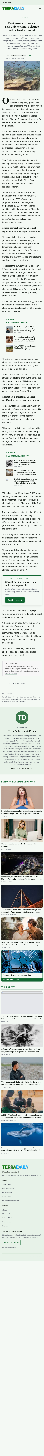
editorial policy (25, 764)
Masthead (6, 1214)
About (4, 1210)
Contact (5, 1226)
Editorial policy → (11, 673)
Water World (7, 1192)
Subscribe (7, 2)
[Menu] (40, 8)
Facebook (15, 683)
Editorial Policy (8, 1218)
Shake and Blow (8, 1189)
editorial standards (8, 701)
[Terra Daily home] (13, 8)
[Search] (34, 8)
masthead (22, 701)
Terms (32, 1257)
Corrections (6, 1222)
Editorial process (34, 56)
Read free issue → (15, 600)
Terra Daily (6, 1184)
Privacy (24, 1257)
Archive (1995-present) (10, 1200)
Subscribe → (11, 1242)
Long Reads (6, 1196)
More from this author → (22, 769)
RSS (14, 1247)
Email (23, 683)
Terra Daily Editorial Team (16, 56)
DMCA (39, 1257)
